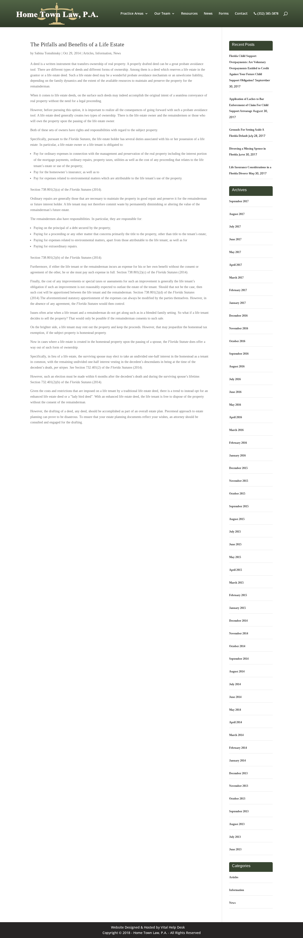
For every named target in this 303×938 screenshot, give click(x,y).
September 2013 (239, 811)
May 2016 (235, 404)
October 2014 (237, 646)
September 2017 (239, 201)
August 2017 (237, 214)
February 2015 (238, 595)
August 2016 (237, 366)
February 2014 (238, 747)
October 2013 (237, 798)
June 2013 (235, 849)
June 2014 (235, 697)
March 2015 (236, 582)
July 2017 (235, 226)
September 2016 (239, 353)
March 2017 (236, 277)
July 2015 (235, 531)
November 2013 (238, 785)
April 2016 (235, 417)
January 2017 (237, 303)
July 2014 (235, 684)
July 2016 (235, 379)
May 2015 (235, 557)
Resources (189, 14)
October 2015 (237, 493)
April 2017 (235, 265)
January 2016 (237, 455)
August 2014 (237, 671)
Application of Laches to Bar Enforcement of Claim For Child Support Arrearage (248, 105)
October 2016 (237, 341)
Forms (224, 14)
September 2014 (239, 658)
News (208, 14)
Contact (241, 14)
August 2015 (237, 519)
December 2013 (238, 773)
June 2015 (235, 544)
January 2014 (237, 760)
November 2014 (238, 633)
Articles (88, 53)
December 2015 (238, 468)
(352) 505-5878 (267, 13)
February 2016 (238, 442)
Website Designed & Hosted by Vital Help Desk (148, 927)
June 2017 (235, 239)
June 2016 (235, 392)
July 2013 (235, 837)
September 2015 (239, 506)
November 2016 (238, 328)
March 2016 (236, 430)
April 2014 (235, 722)
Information (103, 53)
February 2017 (238, 290)
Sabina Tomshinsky (48, 53)
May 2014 (235, 709)
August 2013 (237, 824)
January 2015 (237, 608)
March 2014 (236, 735)
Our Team (162, 14)
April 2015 (235, 570)
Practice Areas (131, 14)
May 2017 (235, 252)
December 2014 (238, 620)
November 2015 (238, 480)
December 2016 (238, 315)
